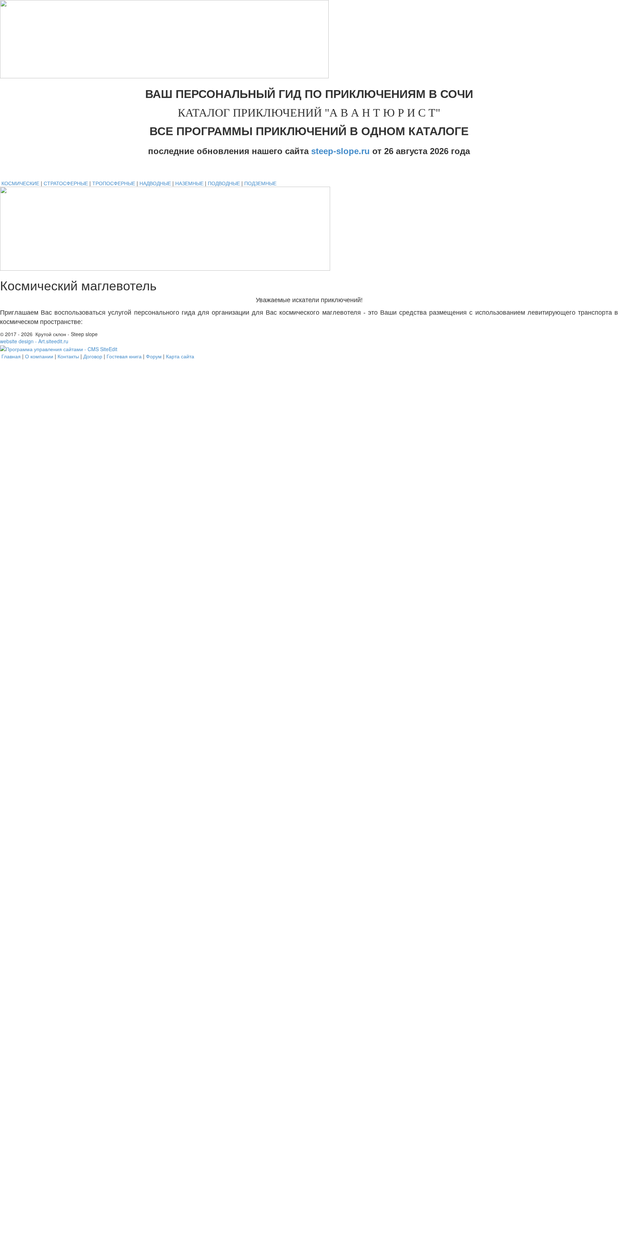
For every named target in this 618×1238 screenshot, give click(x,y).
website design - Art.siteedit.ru (34, 341)
